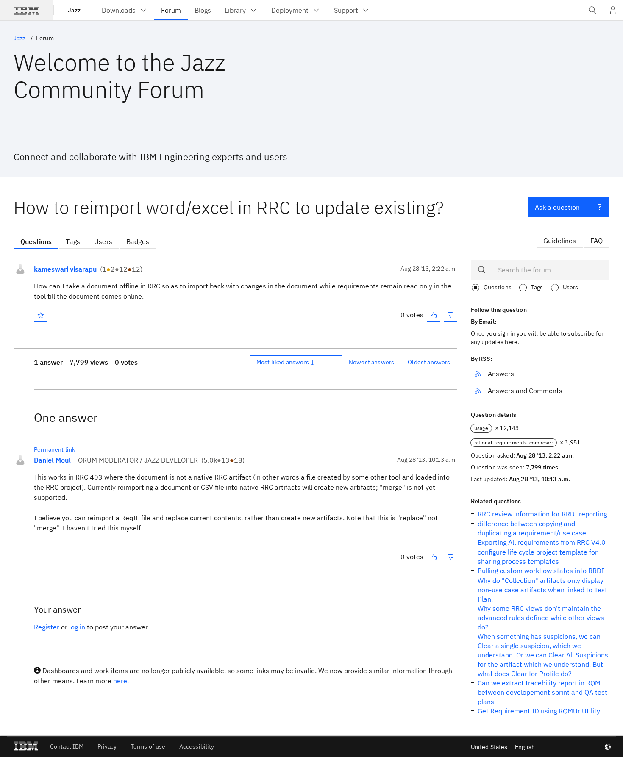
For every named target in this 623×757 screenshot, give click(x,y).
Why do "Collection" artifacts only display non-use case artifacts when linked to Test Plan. (542, 589)
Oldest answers (429, 362)
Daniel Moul (52, 460)
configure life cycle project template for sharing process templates (538, 557)
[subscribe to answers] (477, 373)
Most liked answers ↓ (285, 362)
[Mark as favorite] (40, 315)
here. (121, 681)
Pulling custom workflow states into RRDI (541, 570)
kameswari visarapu (65, 269)
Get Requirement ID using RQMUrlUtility (539, 711)
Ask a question (557, 207)
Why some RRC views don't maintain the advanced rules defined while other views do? (541, 617)
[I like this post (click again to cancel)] (433, 315)
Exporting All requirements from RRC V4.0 (542, 542)
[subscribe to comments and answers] (477, 390)
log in (77, 627)
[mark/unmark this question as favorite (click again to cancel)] (40, 315)
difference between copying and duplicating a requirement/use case (532, 528)
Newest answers (371, 362)
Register (46, 627)
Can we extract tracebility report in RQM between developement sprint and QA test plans (542, 692)
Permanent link (54, 449)
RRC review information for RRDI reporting (542, 514)
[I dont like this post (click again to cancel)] (450, 315)
